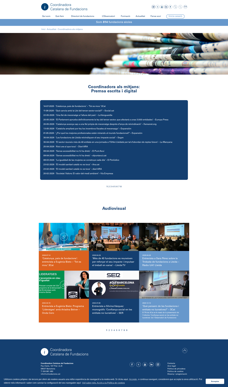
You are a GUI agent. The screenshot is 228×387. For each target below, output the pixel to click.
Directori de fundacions (82, 16)
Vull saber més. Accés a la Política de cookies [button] (103, 383)
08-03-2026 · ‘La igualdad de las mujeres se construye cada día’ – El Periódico (81, 160)
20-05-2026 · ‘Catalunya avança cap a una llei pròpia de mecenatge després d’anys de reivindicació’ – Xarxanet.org (99, 124)
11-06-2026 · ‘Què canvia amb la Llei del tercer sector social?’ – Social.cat (78, 111)
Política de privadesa (176, 369)
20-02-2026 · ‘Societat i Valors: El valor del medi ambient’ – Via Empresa (78, 174)
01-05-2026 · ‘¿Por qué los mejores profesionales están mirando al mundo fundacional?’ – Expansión (92, 133)
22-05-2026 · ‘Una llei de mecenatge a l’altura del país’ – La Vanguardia (77, 115)
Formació (125, 16)
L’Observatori (108, 16)
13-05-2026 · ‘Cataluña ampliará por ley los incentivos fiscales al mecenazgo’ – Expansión (87, 129)
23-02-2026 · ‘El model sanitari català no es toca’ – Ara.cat (71, 165)
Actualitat (140, 16)
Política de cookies (175, 371)
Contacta (171, 363)
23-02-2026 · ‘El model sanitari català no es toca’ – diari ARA (72, 169)
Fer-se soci (156, 16)
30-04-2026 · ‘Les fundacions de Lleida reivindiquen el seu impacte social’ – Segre (83, 138)
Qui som (46, 16)
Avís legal (171, 366)
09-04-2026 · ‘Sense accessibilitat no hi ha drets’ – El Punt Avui (73, 151)
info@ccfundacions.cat (50, 374)
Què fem (59, 16)
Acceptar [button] (215, 381)
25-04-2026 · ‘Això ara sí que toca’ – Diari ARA (65, 147)
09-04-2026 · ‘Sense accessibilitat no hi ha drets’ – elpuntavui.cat (74, 156)
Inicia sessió (175, 16)
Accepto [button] (133, 379)
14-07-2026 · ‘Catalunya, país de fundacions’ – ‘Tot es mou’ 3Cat (74, 106)
